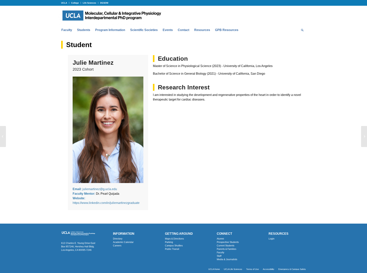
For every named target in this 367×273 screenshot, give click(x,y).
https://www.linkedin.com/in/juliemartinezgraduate (106, 202)
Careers (117, 245)
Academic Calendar (123, 242)
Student (79, 45)
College (75, 3)
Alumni (220, 238)
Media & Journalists (227, 259)
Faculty (220, 252)
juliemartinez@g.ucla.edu (99, 189)
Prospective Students (228, 242)
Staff (219, 256)
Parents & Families (226, 249)
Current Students (225, 245)
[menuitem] (65, 3)
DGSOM (104, 3)
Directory (117, 238)
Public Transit (172, 249)
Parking (169, 242)
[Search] (301, 30)
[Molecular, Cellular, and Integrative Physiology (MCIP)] (112, 15)
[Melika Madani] (3, 136)
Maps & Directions (174, 238)
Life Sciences (89, 3)
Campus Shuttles (174, 245)
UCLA (64, 3)
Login (271, 238)
